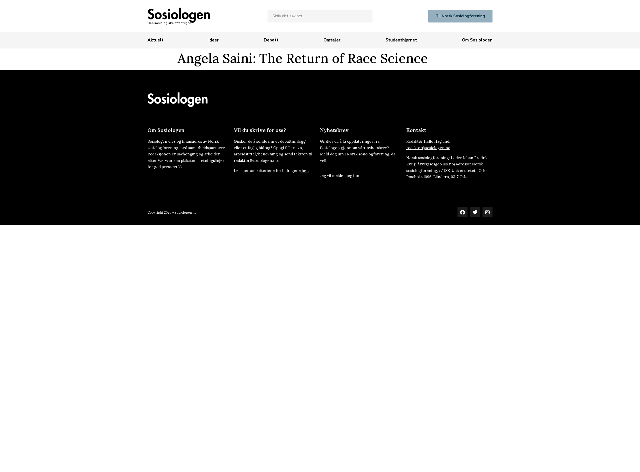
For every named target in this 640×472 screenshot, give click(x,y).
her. (305, 170)
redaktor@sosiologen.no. (256, 160)
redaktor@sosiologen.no (428, 147)
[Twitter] (475, 212)
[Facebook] (463, 212)
